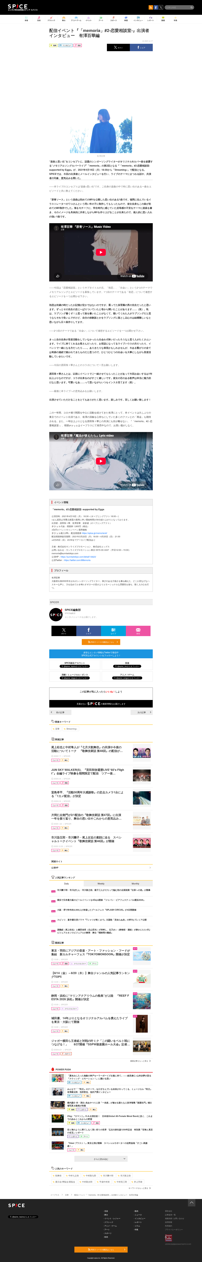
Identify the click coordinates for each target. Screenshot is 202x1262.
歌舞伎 (58, 1175)
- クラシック (108, 1222)
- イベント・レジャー (111, 1218)
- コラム (137, 1225)
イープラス (54, 1195)
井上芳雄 (138, 1181)
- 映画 (105, 1237)
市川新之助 (125, 1175)
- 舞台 (105, 1214)
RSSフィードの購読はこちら (102, 642)
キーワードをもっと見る (138, 1188)
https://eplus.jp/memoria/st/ (94, 533)
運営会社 (168, 1211)
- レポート (138, 1222)
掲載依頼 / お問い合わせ (174, 1218)
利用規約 (168, 1225)
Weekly (101, 883)
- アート (106, 1229)
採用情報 (168, 1222)
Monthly (135, 883)
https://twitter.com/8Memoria (77, 560)
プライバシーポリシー (174, 1229)
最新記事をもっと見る (139, 1061)
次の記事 (142, 712)
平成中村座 (104, 1181)
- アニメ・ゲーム (110, 1225)
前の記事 (60, 712)
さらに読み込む (101, 1158)
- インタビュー (139, 1218)
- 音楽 (105, 1211)
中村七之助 (73, 1175)
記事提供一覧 (170, 1214)
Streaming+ (71, 728)
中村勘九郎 (91, 1175)
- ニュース (138, 1214)
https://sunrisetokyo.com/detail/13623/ (78, 556)
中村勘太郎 (87, 1181)
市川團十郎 (108, 1175)
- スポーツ (107, 1233)
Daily (66, 883)
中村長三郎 (122, 1181)
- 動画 (136, 1211)
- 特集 (136, 1229)
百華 (57, 728)
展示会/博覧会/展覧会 (65, 1181)
